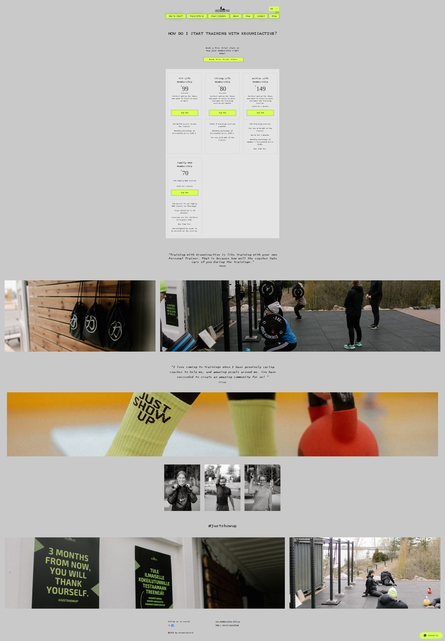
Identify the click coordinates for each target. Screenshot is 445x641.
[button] (176, 16)
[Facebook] (173, 625)
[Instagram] (169, 625)
